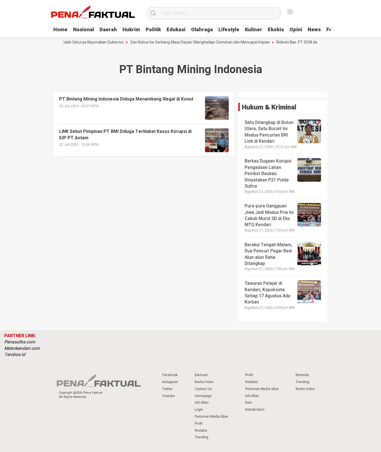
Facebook (169, 374)
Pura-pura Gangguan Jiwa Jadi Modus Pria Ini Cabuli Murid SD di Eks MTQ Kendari (269, 215)
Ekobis (276, 30)
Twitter (167, 388)
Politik (153, 30)
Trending (201, 437)
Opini (296, 30)
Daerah (108, 30)
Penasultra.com (19, 342)
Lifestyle (228, 30)
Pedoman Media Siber (211, 416)
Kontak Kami (254, 409)
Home (60, 30)
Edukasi (176, 30)
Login (199, 409)
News (314, 30)
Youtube (168, 395)
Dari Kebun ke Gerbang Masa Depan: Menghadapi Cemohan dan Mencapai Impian (194, 42)
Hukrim (131, 30)
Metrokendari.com (22, 348)
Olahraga (202, 30)
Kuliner (253, 30)
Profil (198, 423)
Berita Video (204, 381)
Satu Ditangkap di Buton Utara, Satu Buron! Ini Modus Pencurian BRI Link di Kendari (269, 132)
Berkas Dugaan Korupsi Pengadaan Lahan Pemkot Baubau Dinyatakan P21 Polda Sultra (268, 174)
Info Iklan (202, 402)
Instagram (170, 381)
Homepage (203, 395)
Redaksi (201, 430)
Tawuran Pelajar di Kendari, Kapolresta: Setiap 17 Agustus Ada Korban (267, 292)
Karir (248, 402)
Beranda (302, 374)
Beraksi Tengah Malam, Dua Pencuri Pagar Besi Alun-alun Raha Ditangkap (268, 254)
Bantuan (201, 374)
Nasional (83, 30)
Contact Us (203, 388)
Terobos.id (14, 354)
